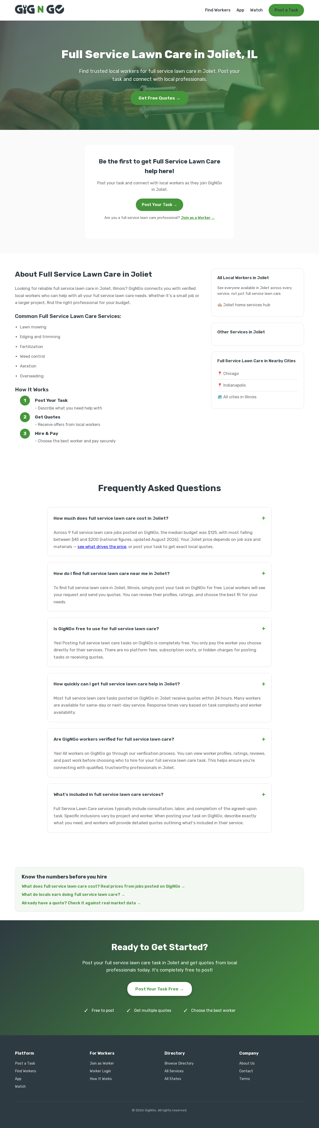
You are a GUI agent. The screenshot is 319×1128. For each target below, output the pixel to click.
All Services (174, 1071)
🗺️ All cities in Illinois (236, 397)
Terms (244, 1079)
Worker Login (100, 1071)
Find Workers (218, 10)
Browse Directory (179, 1063)
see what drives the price (102, 546)
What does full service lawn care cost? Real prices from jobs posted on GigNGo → (103, 886)
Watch (256, 10)
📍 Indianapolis (231, 385)
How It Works (101, 1079)
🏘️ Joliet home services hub (243, 305)
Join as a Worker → (198, 218)
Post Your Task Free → (159, 988)
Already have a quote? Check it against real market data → (81, 903)
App (240, 10)
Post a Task (286, 10)
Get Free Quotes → (159, 98)
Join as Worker (102, 1063)
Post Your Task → (159, 204)
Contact (246, 1071)
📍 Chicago (228, 373)
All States (172, 1079)
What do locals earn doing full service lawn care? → (73, 894)
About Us (247, 1063)
